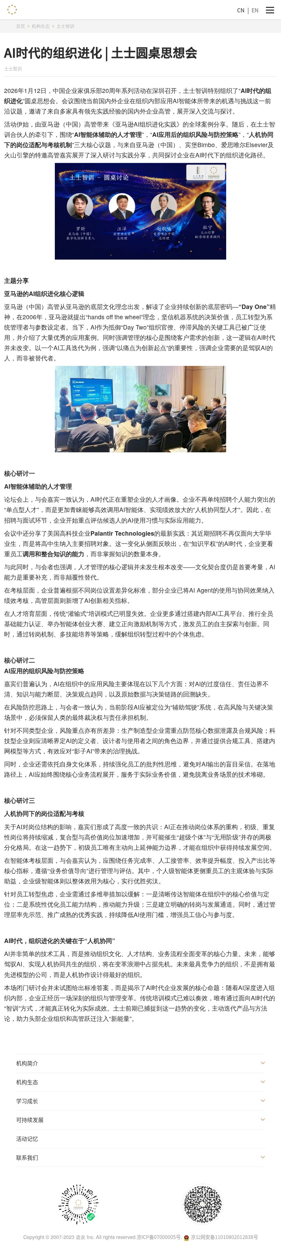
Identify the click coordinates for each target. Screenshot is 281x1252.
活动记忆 (27, 1138)
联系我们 (27, 1157)
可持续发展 (30, 1120)
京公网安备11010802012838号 (224, 1237)
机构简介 (27, 1063)
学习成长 (27, 1101)
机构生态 (27, 1082)
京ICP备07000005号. (159, 1237)
